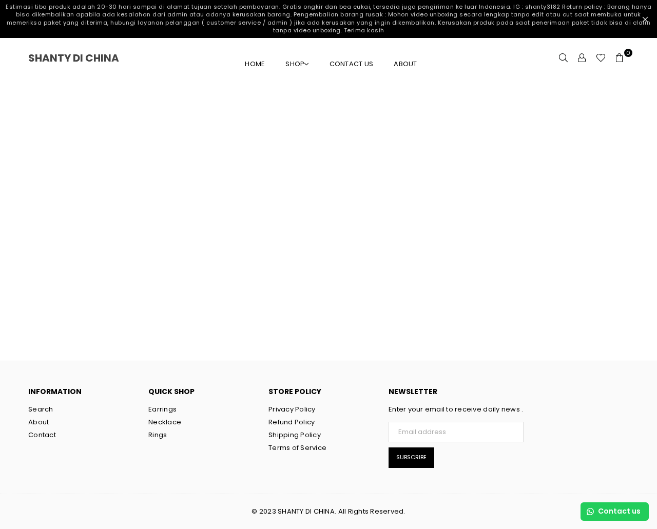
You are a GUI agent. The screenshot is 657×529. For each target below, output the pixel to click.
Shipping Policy (294, 435)
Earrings (162, 409)
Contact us (352, 64)
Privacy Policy (292, 409)
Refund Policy (291, 422)
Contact (42, 435)
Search (40, 409)
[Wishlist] (600, 58)
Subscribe (411, 457)
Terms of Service (297, 448)
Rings (157, 435)
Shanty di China (87, 58)
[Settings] (582, 58)
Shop (294, 64)
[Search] (563, 58)
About (405, 64)
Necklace (164, 422)
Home (255, 64)
